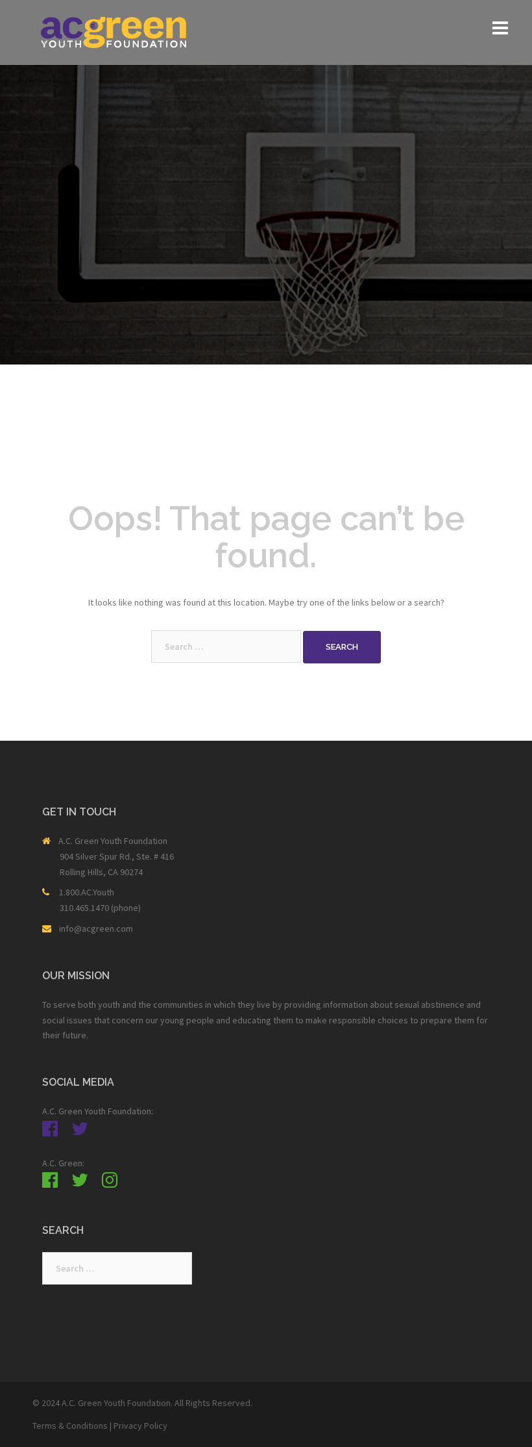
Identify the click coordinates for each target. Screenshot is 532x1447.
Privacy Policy (140, 1425)
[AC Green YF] (113, 31)
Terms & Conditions (70, 1425)
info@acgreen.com (96, 928)
